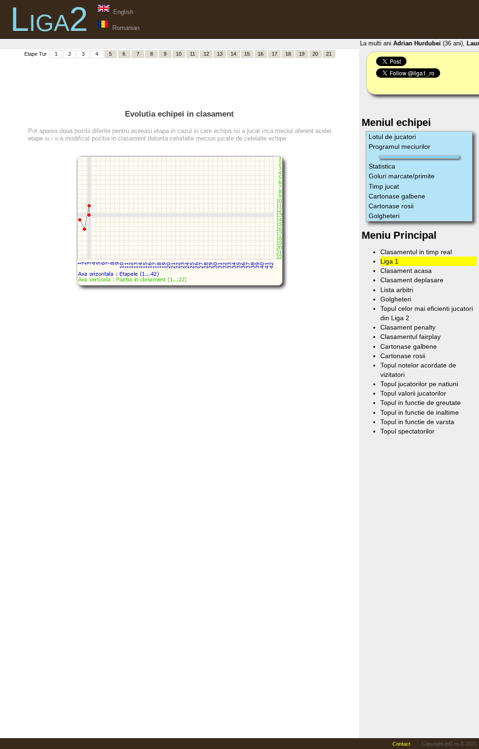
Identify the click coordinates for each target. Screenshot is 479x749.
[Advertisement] (179, 80)
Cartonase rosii (391, 206)
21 (329, 54)
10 (178, 54)
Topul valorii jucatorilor (413, 393)
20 (315, 54)
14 (233, 54)
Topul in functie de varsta (417, 422)
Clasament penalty (407, 327)
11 (192, 54)
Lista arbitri (396, 290)
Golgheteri (384, 216)
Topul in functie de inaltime (419, 412)
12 (206, 54)
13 (220, 54)
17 (274, 54)
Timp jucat (384, 186)
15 (247, 54)
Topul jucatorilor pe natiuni (419, 384)
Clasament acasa (406, 270)
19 (302, 54)
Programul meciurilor (399, 146)
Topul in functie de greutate (420, 402)
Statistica (382, 166)
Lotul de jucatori (392, 136)
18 (288, 54)
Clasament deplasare (411, 280)
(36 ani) (426, 43)
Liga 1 (389, 261)
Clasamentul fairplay (410, 336)
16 (260, 54)
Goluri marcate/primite (401, 176)
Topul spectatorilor (407, 431)
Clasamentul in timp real (416, 252)
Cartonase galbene (397, 196)
